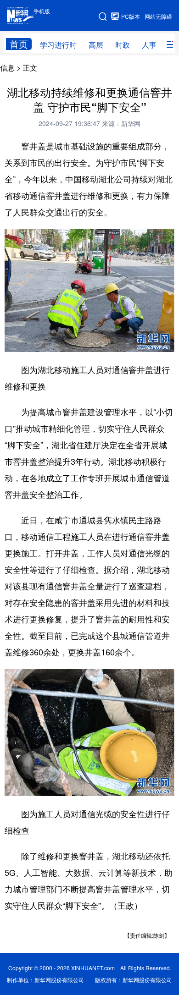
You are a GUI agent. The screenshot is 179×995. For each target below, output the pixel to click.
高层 (96, 44)
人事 (149, 44)
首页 (19, 44)
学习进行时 (58, 44)
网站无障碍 (158, 16)
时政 (122, 44)
